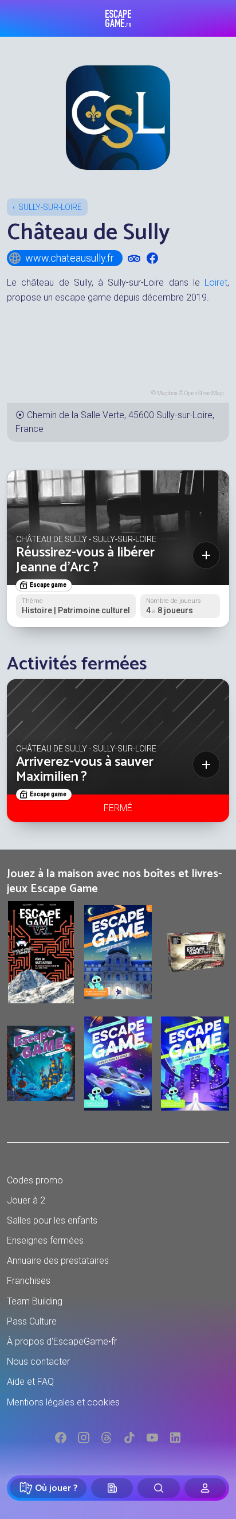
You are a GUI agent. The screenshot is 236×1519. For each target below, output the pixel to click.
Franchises (28, 1280)
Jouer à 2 (26, 1200)
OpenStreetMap (203, 393)
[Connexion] (205, 1488)
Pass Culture (32, 1321)
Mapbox (167, 393)
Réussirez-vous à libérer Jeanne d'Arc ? (85, 560)
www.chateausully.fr (69, 258)
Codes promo (35, 1180)
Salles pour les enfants (52, 1220)
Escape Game (118, 18)
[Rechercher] (158, 1488)
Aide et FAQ (30, 1381)
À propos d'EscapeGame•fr (62, 1341)
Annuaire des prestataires (58, 1260)
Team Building (34, 1301)
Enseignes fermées (45, 1240)
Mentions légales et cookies (63, 1402)
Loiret (215, 282)
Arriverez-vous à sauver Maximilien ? (85, 769)
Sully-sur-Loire (50, 207)
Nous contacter (38, 1361)
